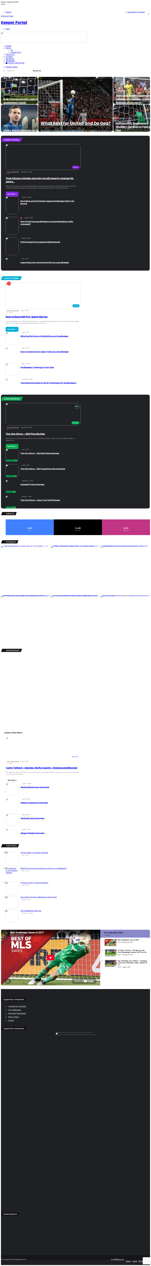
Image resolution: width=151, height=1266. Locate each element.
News (8, 48)
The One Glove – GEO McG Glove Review (39, 453)
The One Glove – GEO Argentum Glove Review (42, 469)
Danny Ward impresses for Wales (23, 130)
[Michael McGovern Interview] (12, 789)
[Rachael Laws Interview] (12, 820)
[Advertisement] (75, 689)
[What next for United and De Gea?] (75, 104)
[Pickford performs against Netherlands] (12, 246)
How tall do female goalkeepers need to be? (38, 897)
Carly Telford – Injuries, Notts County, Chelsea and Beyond (41, 767)
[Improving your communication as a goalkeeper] (12, 264)
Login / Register (15, 63)
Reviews (10, 59)
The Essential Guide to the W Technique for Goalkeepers (48, 383)
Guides (9, 57)
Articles (10, 54)
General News (15, 52)
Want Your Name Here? (17, 1013)
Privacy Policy (13, 1017)
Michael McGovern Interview (35, 787)
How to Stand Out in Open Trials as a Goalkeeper (44, 351)
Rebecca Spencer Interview (34, 802)
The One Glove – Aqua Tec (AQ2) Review (40, 500)
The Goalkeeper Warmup (30, 911)
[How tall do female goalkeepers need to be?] (12, 902)
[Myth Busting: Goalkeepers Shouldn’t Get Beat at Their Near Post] (131, 118)
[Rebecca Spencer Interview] (12, 804)
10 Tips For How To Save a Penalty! (34, 883)
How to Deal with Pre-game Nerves (27, 316)
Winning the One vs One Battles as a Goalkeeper (44, 336)
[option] (75, 104)
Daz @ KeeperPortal (13, 172)
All (11, 50)
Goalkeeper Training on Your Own (37, 367)
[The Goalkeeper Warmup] (12, 916)
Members (10, 61)
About (134, 1261)
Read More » (12, 194)
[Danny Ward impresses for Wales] (19, 118)
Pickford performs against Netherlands (40, 242)
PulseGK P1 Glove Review (32, 484)
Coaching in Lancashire (17, 1006)
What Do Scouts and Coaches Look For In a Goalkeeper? (43, 868)
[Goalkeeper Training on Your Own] (12, 369)
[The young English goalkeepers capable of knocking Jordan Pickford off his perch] (131, 90)
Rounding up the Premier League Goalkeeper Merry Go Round (47, 202)
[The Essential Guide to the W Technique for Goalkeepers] (12, 384)
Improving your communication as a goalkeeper (44, 262)
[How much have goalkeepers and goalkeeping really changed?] (12, 226)
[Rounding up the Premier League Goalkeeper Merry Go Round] (12, 205)
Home (8, 46)
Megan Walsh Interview (32, 833)
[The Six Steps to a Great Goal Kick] (12, 859)
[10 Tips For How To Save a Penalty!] (12, 888)
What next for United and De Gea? (76, 123)
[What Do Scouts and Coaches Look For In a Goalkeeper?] (12, 873)
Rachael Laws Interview (32, 818)
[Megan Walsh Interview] (12, 835)
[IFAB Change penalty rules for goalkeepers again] (19, 90)
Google (11, 1020)
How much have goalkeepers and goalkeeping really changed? (46, 223)
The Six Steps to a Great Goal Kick (34, 852)
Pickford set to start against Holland (14, 8)
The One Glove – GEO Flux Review (25, 433)
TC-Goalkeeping (14, 1010)
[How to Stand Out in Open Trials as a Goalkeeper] (12, 353)
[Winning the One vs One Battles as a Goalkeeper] (12, 338)
